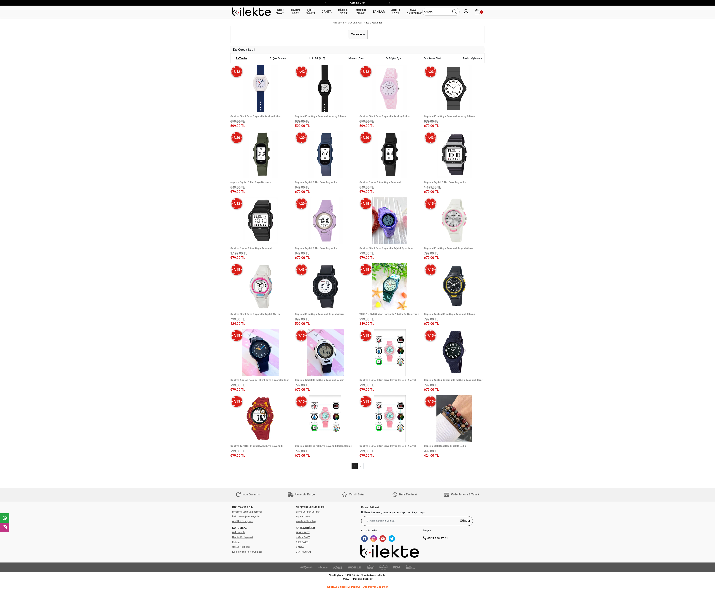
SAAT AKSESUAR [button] (414, 11)
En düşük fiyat (393, 58)
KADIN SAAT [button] (295, 11)
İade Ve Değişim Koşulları (246, 516)
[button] (477, 11)
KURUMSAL (239, 528)
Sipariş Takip (303, 516)
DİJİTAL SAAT (303, 551)
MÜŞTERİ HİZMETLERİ (310, 507)
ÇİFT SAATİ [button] (310, 11)
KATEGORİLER (305, 528)
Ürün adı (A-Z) (317, 58)
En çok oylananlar (473, 58)
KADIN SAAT (303, 537)
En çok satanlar (278, 58)
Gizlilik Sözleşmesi (242, 521)
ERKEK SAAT (303, 532)
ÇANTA (300, 547)
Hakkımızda (238, 532)
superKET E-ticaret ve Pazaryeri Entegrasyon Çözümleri (357, 586)
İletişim (236, 542)
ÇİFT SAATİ (302, 542)
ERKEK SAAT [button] (280, 11)
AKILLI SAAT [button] (395, 11)
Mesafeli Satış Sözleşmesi (247, 511)
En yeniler (241, 58)
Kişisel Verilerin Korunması (247, 551)
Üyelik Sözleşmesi (242, 537)
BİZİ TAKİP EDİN (242, 507)
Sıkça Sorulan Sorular (308, 511)
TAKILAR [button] (379, 11)
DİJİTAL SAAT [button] (343, 11)
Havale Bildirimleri (306, 521)
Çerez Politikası (241, 547)
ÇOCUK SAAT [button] (361, 11)
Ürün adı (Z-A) (355, 58)
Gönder (465, 520)
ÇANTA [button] (327, 11)
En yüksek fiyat (432, 58)
